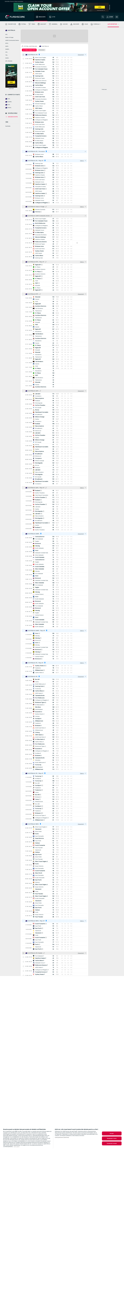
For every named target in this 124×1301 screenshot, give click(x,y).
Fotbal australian (30, 46)
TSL (6, 55)
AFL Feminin (8, 61)
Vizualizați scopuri (112, 1143)
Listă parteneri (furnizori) (62, 1137)
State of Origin (9, 37)
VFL (6, 52)
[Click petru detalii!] (54, 58)
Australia (45, 46)
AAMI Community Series (12, 40)
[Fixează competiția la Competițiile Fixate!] (46, 206)
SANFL (7, 49)
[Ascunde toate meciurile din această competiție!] (85, 54)
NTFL (6, 43)
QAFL (6, 46)
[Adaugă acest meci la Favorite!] (23, 58)
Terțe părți (16, 1146)
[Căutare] (103, 17)
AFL (6, 34)
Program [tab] (42, 50)
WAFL (7, 58)
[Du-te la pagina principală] (16, 16)
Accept (112, 1133)
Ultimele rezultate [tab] (29, 50)
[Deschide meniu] (117, 17)
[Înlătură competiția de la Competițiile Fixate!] (39, 54)
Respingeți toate (112, 1138)
